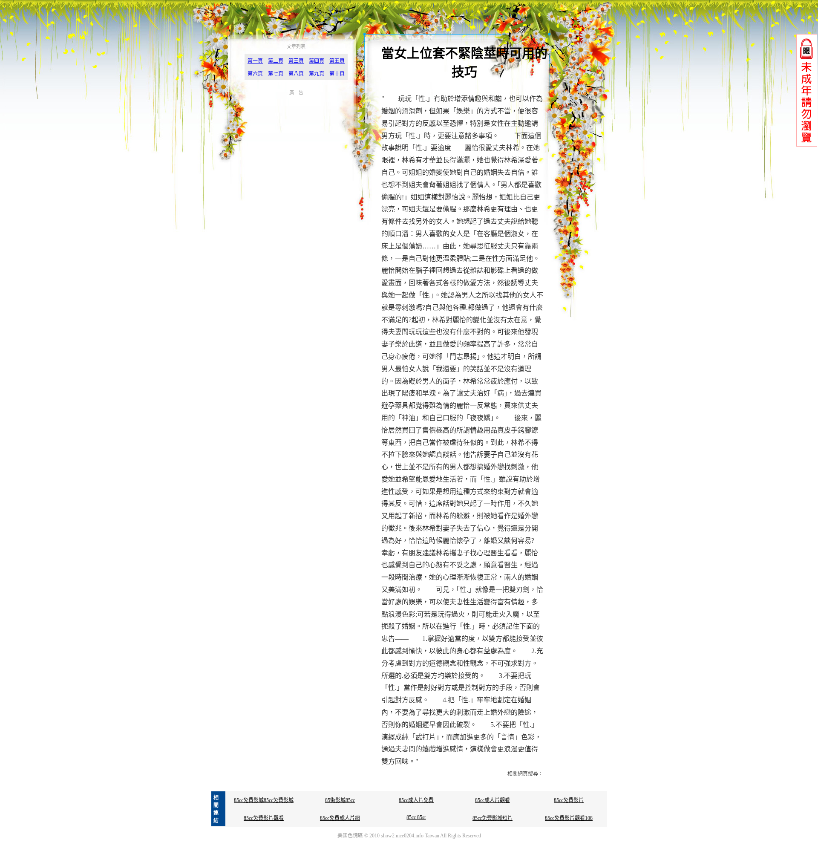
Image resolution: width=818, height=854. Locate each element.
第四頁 (316, 61)
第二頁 (275, 61)
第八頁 (296, 74)
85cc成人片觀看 (492, 800)
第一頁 (255, 61)
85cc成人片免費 (416, 800)
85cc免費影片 (569, 800)
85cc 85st (416, 817)
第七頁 (275, 74)
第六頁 (255, 74)
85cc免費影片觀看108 (569, 818)
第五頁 (337, 61)
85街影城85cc (340, 800)
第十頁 (337, 74)
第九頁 (316, 74)
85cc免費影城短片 (492, 818)
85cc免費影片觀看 (264, 818)
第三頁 (296, 61)
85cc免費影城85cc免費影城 (264, 800)
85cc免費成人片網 (340, 818)
